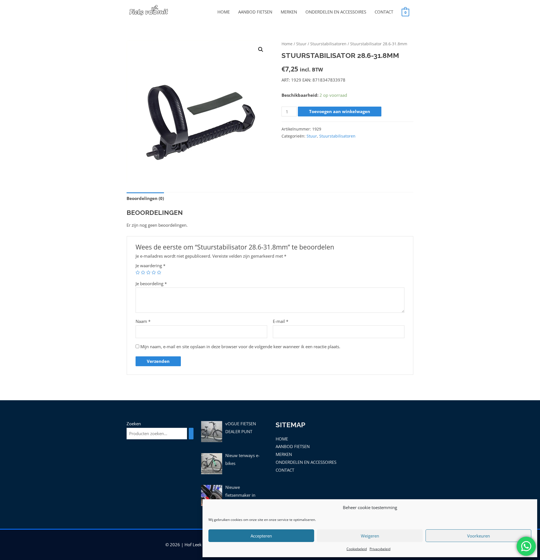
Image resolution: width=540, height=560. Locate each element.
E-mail (280, 321)
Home (287, 43)
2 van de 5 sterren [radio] (143, 272)
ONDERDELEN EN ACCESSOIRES (335, 12)
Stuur (301, 43)
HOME (223, 12)
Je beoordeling (151, 283)
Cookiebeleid (356, 548)
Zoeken (134, 423)
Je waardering (150, 265)
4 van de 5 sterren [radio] (154, 272)
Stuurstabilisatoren (328, 43)
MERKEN (289, 12)
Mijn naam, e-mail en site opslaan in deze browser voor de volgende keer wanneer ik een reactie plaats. (240, 346)
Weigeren (370, 536)
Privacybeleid (380, 548)
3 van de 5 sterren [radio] (148, 272)
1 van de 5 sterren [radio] (138, 272)
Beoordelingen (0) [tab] (145, 198)
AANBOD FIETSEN (255, 12)
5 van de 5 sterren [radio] (159, 272)
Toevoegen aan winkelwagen (339, 111)
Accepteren (261, 536)
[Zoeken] (191, 433)
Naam (143, 321)
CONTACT (384, 12)
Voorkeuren (478, 536)
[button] (261, 49)
